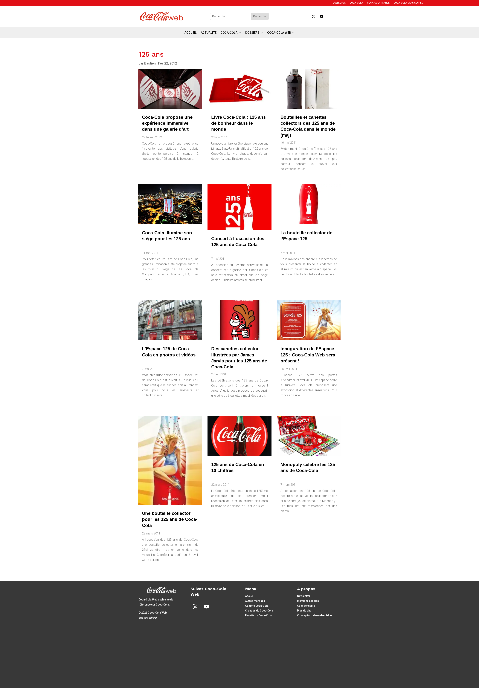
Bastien (150, 63)
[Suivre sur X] (313, 16)
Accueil (190, 32)
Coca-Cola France (378, 2)
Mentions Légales (308, 600)
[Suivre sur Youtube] (321, 16)
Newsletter (303, 595)
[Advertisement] (239, 657)
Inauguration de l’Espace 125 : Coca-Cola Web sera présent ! (307, 354)
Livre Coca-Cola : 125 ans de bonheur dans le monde (238, 123)
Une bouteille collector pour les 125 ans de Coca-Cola (169, 519)
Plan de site (304, 610)
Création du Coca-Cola (259, 610)
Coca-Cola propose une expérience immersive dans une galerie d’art (167, 123)
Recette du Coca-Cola (258, 615)
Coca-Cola (356, 2)
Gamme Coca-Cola (257, 605)
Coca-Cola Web (279, 32)
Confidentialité (306, 605)
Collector (339, 2)
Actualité (208, 32)
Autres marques (255, 600)
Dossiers (252, 32)
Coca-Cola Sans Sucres (408, 2)
